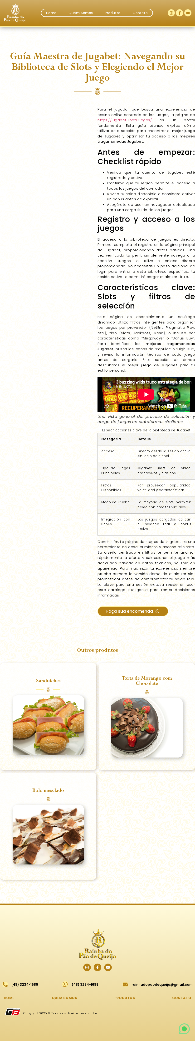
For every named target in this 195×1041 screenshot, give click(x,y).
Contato (140, 12)
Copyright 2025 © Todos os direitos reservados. (60, 1013)
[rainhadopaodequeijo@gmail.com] (125, 984)
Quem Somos (80, 12)
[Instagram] (171, 12)
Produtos (113, 12)
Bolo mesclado (48, 790)
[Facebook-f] (179, 12)
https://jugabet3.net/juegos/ (125, 119)
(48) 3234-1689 (24, 984)
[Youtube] (187, 12)
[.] (48, 725)
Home (51, 12)
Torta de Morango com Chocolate (147, 681)
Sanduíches (48, 681)
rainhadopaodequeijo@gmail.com (162, 984)
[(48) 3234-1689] (5, 984)
